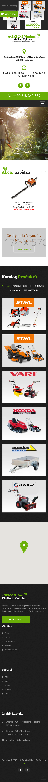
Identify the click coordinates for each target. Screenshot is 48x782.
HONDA (7, 685)
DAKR (7, 694)
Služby (7, 637)
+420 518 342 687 (26, 96)
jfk (24, 764)
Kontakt (8, 646)
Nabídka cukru (24, 249)
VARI (7, 681)
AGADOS (8, 690)
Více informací (15, 620)
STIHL (7, 677)
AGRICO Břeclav (11, 650)
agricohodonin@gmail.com (18, 740)
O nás (7, 633)
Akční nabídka (10, 641)
